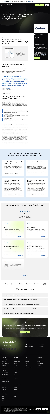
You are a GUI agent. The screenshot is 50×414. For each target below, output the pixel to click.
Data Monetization (5, 376)
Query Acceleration (5, 379)
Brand (15, 396)
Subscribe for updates (29, 346)
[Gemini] (9, 349)
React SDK (38, 361)
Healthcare (15, 365)
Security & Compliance (5, 381)
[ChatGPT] (3, 349)
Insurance (15, 370)
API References (39, 365)
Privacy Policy (43, 54)
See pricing (42, 344)
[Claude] (6, 349)
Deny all (38, 409)
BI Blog (3, 402)
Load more (24, 275)
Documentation (27, 359)
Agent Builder (4, 361)
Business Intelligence (5, 363)
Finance (15, 368)
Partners (15, 391)
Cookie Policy (20, 410)
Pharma (15, 374)
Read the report (25, 332)
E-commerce (16, 367)
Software (15, 363)
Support (26, 365)
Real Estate (15, 372)
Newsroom (15, 394)
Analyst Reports (4, 394)
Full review (19, 236)
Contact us (42, 346)
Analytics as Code (5, 368)
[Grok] (12, 349)
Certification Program (28, 367)
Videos (3, 396)
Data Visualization (5, 374)
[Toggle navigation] (48, 5)
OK (45, 409)
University (27, 361)
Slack (26, 363)
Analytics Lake (4, 365)
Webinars (3, 398)
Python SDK (39, 359)
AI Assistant (4, 367)
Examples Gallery (40, 363)
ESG (14, 376)
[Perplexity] (15, 349)
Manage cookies (31, 409)
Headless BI (4, 370)
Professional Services (17, 361)
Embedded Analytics (5, 372)
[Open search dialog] (46, 5)
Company (15, 387)
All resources (4, 387)
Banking (15, 379)
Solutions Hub (16, 359)
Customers (15, 389)
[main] (25, 170)
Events (3, 400)
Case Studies (4, 391)
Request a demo (40, 4)
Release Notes (39, 367)
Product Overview (4, 359)
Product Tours (4, 389)
